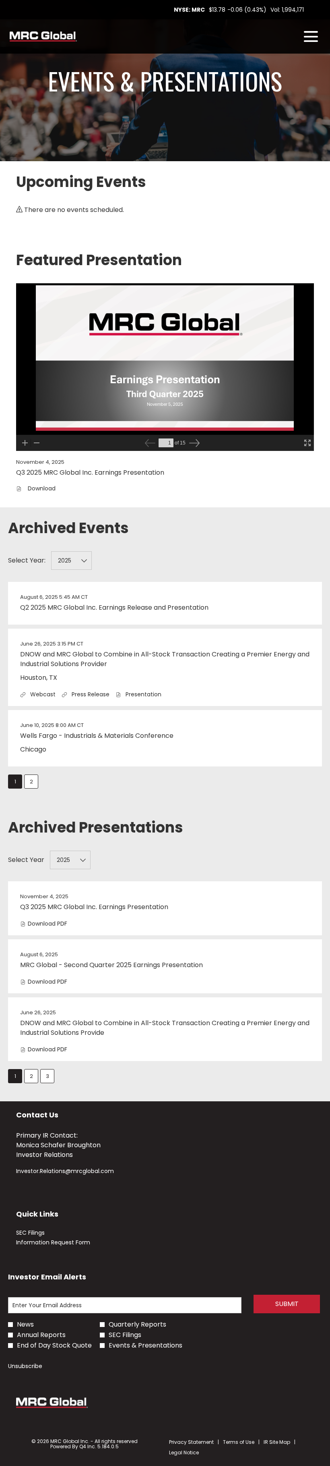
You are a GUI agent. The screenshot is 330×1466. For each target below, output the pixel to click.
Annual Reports (41, 1335)
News (25, 1324)
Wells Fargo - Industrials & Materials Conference (96, 735)
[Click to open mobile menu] (310, 36)
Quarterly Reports (137, 1324)
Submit (287, 1303)
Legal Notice (184, 1452)
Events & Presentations (145, 1345)
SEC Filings (40, 1233)
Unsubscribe (25, 1366)
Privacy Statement (191, 1442)
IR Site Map (277, 1442)
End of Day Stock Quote (54, 1345)
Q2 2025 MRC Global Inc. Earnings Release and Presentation (114, 607)
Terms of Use (238, 1442)
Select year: (26, 560)
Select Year (26, 859)
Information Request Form (63, 1242)
